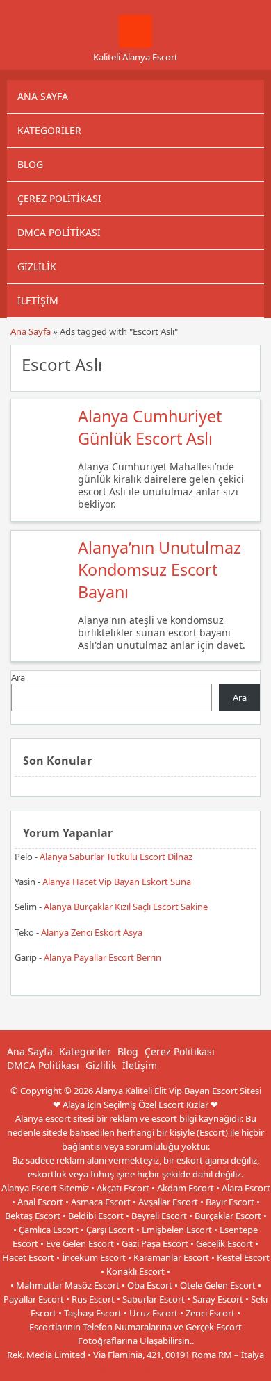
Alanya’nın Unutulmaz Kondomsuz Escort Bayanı (159, 569)
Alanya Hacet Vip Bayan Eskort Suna (116, 881)
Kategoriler (49, 130)
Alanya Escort (166, 1368)
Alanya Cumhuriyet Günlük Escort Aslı (150, 427)
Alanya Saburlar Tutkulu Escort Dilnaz (116, 856)
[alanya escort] (135, 44)
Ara (18, 677)
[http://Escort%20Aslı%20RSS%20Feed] (243, 363)
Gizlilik (36, 266)
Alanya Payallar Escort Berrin (102, 957)
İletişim (37, 300)
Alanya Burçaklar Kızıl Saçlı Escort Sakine (126, 906)
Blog (30, 164)
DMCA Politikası (59, 232)
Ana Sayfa (42, 96)
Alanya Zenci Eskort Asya (91, 932)
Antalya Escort (106, 1368)
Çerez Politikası (59, 198)
